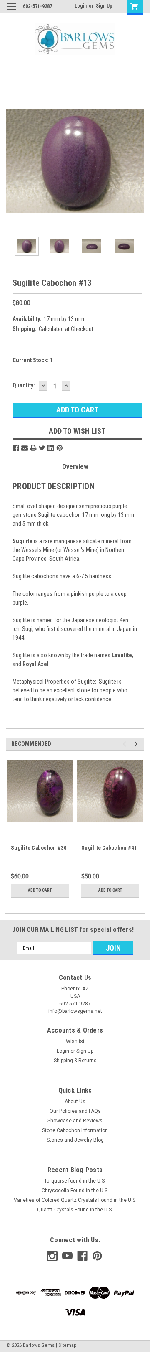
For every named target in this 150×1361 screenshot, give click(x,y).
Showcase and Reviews (75, 1121)
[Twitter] (42, 448)
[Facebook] (15, 448)
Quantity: (23, 385)
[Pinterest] (59, 448)
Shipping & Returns (75, 1060)
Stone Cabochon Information (75, 1130)
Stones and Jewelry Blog (75, 1140)
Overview (75, 467)
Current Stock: (32, 360)
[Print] (33, 448)
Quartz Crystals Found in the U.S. (75, 1210)
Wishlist (75, 1041)
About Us (75, 1101)
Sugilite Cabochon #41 (109, 848)
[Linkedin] (51, 448)
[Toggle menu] (11, 11)
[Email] (24, 448)
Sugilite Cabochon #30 (39, 848)
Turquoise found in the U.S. (75, 1181)
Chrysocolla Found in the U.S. (75, 1190)
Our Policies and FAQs (75, 1111)
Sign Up (104, 6)
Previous (12, 161)
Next (137, 161)
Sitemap (67, 1345)
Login (81, 6)
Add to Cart (40, 890)
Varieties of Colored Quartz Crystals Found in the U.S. (75, 1200)
